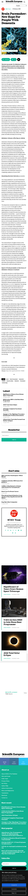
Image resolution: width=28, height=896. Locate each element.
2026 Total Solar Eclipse (10, 405)
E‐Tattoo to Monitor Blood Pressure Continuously (13, 838)
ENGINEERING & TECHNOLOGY (10, 50)
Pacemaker (22, 381)
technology (4, 382)
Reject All (14, 893)
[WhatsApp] (15, 530)
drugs (10, 322)
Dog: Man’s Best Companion (9, 502)
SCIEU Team (8, 9)
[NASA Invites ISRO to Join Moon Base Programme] (14, 608)
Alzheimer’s (11, 79)
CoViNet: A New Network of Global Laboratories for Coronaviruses (11, 486)
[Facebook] (5, 530)
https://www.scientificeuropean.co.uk (14, 522)
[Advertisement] (14, 453)
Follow (25, 693)
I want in (14, 439)
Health (3, 381)
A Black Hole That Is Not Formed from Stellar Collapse (14, 420)
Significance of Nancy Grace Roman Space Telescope (13, 394)
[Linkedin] (10, 530)
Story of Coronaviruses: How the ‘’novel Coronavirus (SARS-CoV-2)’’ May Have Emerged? (13, 852)
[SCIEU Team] (3, 9)
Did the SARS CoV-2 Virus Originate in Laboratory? (13, 843)
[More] (18, 59)
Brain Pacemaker (14, 379)
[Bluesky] (21, 530)
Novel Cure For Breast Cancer (10, 491)
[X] (13, 530)
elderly (5, 147)
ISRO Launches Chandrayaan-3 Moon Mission (12, 476)
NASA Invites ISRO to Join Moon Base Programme (13, 400)
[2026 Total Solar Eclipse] (14, 641)
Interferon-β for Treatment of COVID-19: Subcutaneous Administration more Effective (12, 834)
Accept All (14, 885)
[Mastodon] (12, 532)
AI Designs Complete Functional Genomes (12, 409)
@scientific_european (11, 692)
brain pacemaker (6, 207)
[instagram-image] (7, 703)
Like (5, 758)
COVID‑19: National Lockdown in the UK (13, 847)
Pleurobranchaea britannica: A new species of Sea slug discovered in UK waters (11, 496)
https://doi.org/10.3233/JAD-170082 (15, 371)
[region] (14, 883)
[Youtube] (18, 530)
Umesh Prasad (7, 594)
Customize (14, 889)
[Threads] (15, 532)
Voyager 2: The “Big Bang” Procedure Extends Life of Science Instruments (13, 414)
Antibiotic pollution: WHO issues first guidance (12, 481)
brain (7, 379)
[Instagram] (8, 530)
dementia (5, 160)
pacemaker (22, 176)
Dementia (21, 379)
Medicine (17, 381)
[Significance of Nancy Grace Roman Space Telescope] (14, 574)
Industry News (10, 381)
